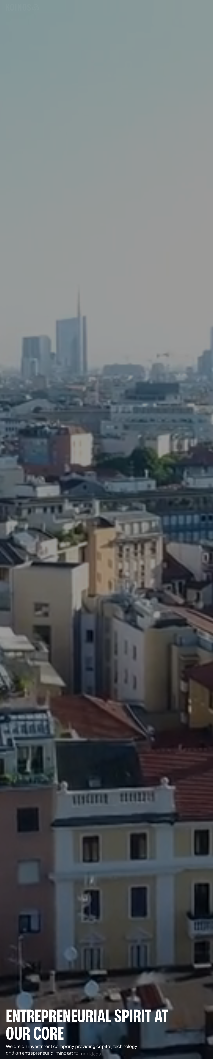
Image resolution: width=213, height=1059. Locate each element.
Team (143, 7)
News (152, 7)
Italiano (175, 7)
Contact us (197, 7)
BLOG (161, 7)
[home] (22, 7)
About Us (88, 7)
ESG (135, 7)
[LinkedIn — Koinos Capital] (183, 7)
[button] (104, 7)
